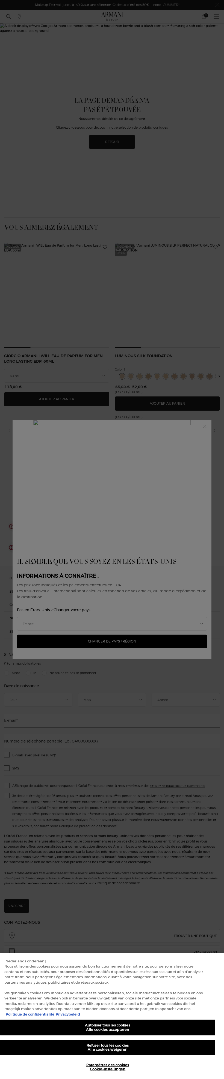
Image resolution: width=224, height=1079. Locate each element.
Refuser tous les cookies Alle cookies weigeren (108, 1047)
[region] (112, 1016)
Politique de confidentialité (30, 1014)
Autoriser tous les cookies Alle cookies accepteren (107, 1027)
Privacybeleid (68, 1014)
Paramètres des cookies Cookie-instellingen (107, 1067)
